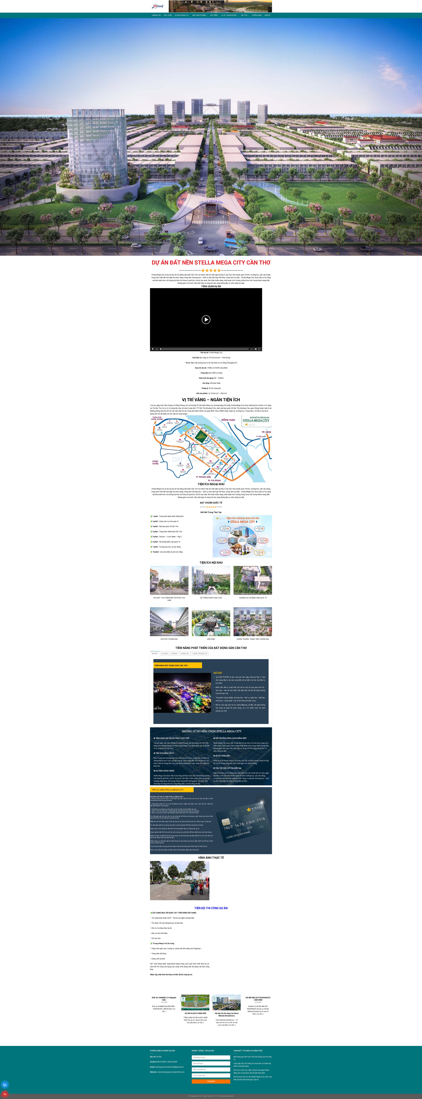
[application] (206, 319)
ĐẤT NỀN (213, 15)
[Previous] (149, 1016)
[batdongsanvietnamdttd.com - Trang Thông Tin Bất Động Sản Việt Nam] (157, 6)
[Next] (272, 1016)
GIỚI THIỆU (168, 15)
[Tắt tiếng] (256, 349)
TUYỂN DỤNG (257, 15)
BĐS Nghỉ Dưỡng (199, 15)
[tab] (155, 653)
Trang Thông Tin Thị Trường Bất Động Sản (218, 1096)
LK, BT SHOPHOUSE (229, 15)
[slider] (204, 349)
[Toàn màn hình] (259, 349)
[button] (206, 319)
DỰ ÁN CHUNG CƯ (181, 15)
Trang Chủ (156, 15)
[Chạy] (153, 349)
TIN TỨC (244, 15)
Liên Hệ (267, 15)
